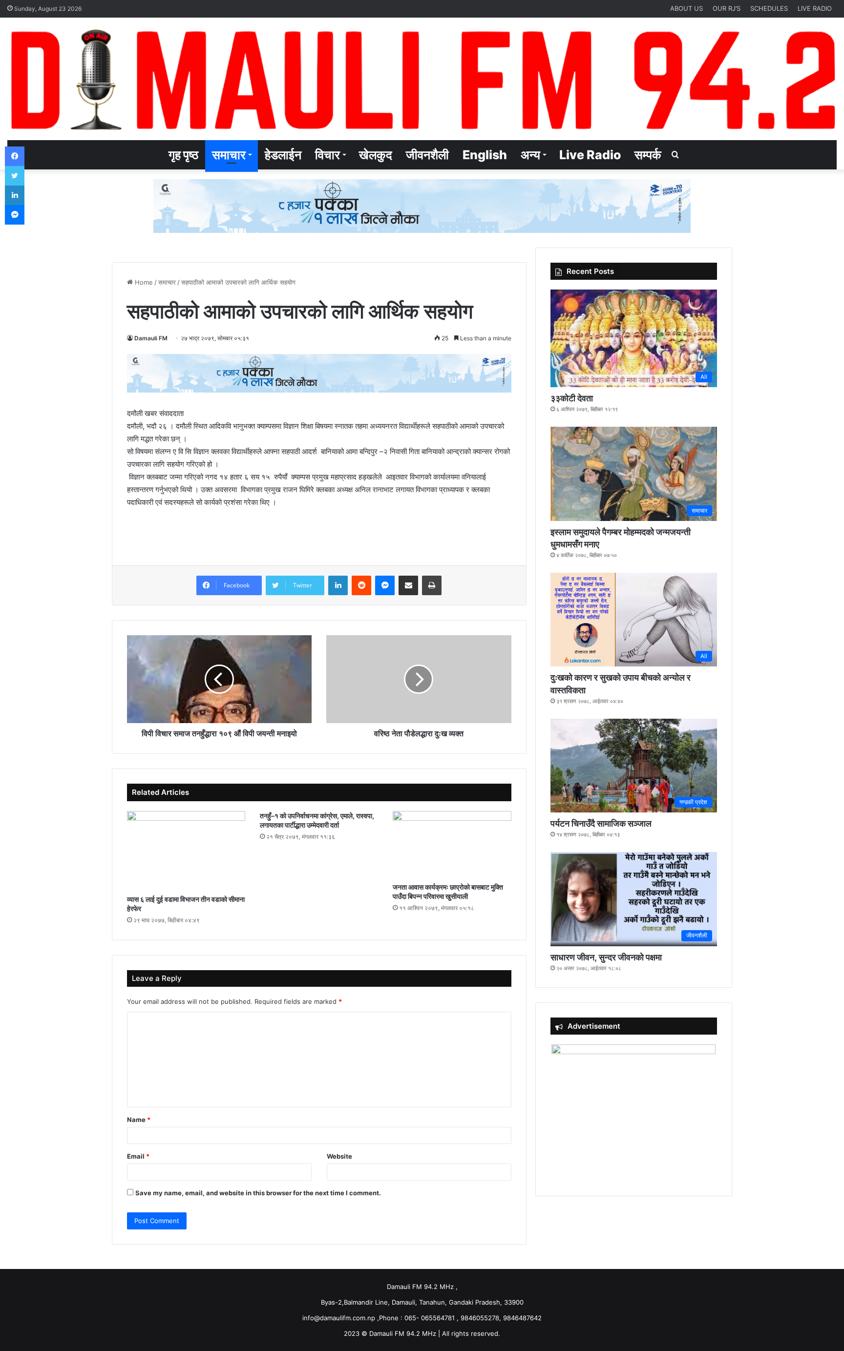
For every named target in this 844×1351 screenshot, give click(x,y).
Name (138, 1119)
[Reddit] (361, 585)
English (485, 154)
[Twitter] (14, 176)
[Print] (432, 585)
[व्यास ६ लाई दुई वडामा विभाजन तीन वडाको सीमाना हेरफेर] (186, 850)
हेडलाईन (283, 154)
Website (339, 1156)
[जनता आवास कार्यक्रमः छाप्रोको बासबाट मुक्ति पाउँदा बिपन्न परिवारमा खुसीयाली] (452, 844)
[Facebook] (14, 156)
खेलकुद (375, 154)
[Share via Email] (408, 585)
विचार (327, 154)
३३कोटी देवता (571, 398)
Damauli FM (151, 338)
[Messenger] (385, 585)
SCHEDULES (769, 8)
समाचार (229, 154)
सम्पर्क (647, 154)
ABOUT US (686, 8)
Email (138, 1156)
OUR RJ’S (726, 8)
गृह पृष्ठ (183, 154)
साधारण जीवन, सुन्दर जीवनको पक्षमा (606, 957)
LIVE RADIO (815, 8)
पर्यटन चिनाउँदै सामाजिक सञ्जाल (601, 823)
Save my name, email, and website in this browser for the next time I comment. (258, 1193)
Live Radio (590, 154)
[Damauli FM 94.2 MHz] (422, 79)
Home (143, 282)
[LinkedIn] (338, 585)
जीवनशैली (427, 154)
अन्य (530, 154)
